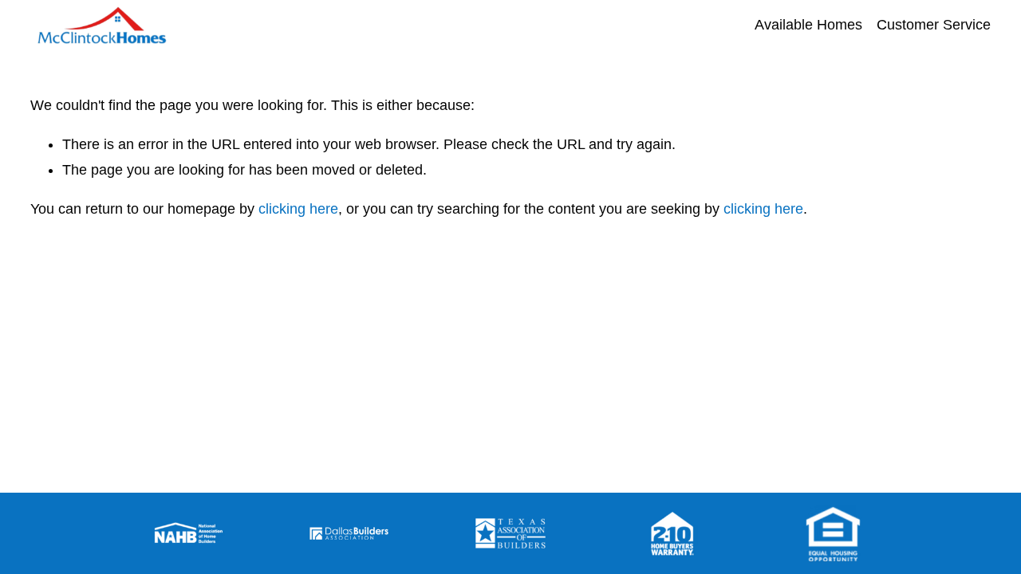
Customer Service (934, 25)
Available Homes (808, 25)
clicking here (298, 209)
